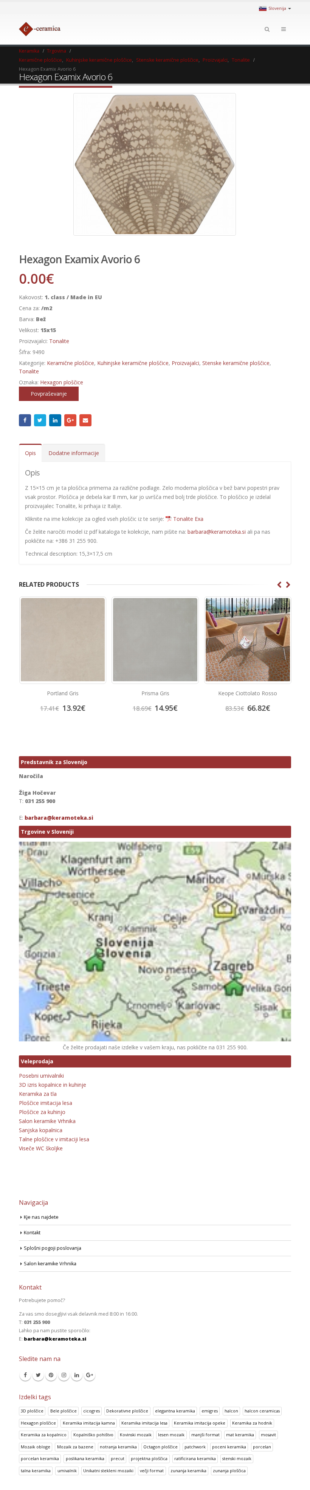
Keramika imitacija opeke (199, 1423)
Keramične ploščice (70, 363)
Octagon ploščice (160, 1447)
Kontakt (32, 1232)
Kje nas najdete (41, 1217)
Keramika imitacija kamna (89, 1423)
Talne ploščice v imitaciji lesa (54, 1139)
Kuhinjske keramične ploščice (133, 363)
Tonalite (59, 341)
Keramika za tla (38, 1093)
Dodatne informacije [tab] (73, 453)
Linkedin (76, 1375)
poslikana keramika (85, 1458)
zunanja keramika (188, 1470)
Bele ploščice (63, 1411)
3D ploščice (32, 1411)
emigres (210, 1411)
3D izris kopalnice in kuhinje (52, 1084)
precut (117, 1458)
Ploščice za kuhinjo (42, 1112)
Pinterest (51, 1375)
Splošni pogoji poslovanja (52, 1248)
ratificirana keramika (195, 1458)
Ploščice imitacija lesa (45, 1102)
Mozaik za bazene (75, 1447)
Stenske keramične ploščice (236, 363)
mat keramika (240, 1434)
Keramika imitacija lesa (144, 1423)
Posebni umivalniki (41, 1075)
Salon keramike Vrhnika (47, 1121)
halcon (231, 1411)
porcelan (262, 1447)
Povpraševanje (49, 393)
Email (85, 420)
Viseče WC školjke (41, 1148)
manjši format (205, 1434)
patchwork (195, 1447)
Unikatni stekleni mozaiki (108, 1470)
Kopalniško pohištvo (93, 1434)
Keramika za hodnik (252, 1423)
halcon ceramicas (262, 1411)
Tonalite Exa (188, 518)
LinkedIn (55, 420)
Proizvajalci (185, 363)
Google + (70, 420)
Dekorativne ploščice (127, 1411)
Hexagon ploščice (61, 382)
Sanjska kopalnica (40, 1130)
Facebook (25, 420)
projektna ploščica (149, 1458)
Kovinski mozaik (136, 1434)
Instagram (64, 1375)
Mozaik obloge (35, 1447)
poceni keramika (229, 1447)
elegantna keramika (175, 1411)
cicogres (91, 1411)
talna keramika (36, 1470)
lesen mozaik (171, 1434)
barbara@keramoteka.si (217, 531)
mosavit (268, 1434)
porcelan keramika (40, 1458)
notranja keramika (118, 1447)
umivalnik (67, 1470)
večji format (152, 1470)
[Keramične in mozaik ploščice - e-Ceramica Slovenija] (39, 29)
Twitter (40, 420)
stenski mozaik (236, 1458)
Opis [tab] (30, 453)
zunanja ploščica (229, 1470)
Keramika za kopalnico (44, 1434)
